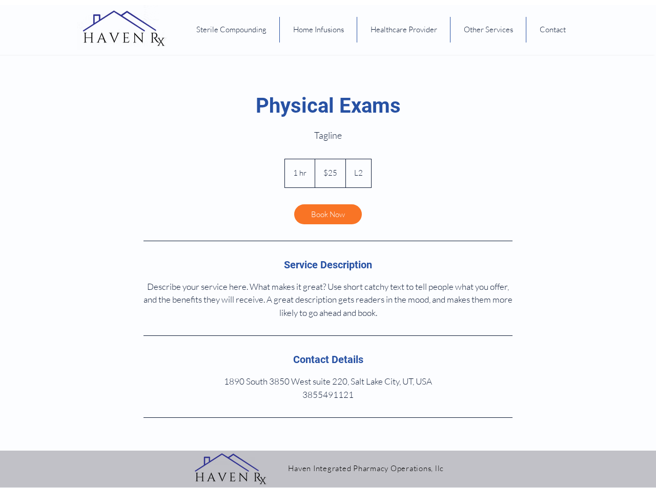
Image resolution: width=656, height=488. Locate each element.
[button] (403, 30)
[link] (328, 214)
